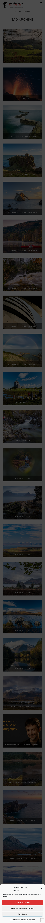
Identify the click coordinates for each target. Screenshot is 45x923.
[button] (42, 889)
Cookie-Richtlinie (15, 919)
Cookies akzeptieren (22, 902)
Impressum (32, 919)
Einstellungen (22, 914)
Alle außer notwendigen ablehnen (22, 908)
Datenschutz (24, 919)
